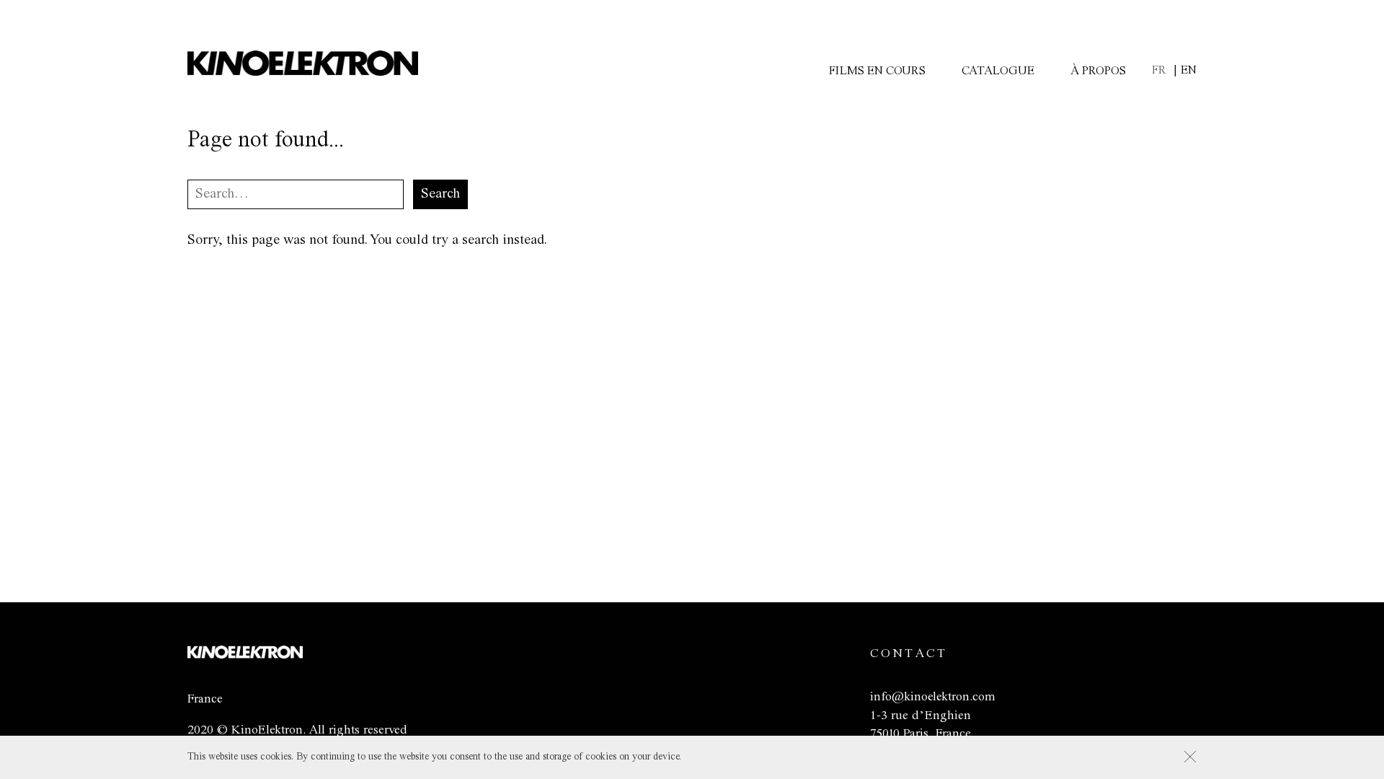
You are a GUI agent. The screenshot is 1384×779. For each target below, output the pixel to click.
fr (1159, 70)
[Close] (1190, 756)
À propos (1098, 71)
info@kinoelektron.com (932, 696)
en (1189, 70)
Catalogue (998, 71)
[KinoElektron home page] (245, 654)
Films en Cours (877, 71)
